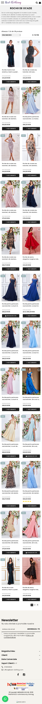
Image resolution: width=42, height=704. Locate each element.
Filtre (36, 35)
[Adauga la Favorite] (18, 42)
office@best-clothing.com (13, 670)
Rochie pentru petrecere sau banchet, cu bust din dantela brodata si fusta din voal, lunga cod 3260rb (31, 305)
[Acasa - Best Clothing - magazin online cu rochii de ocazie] (13, 3)
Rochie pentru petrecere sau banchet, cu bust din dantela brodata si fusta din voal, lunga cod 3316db (31, 352)
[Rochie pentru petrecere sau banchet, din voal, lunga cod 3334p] (31, 524)
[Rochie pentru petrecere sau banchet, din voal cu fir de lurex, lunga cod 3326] (31, 381)
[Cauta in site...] (37, 3)
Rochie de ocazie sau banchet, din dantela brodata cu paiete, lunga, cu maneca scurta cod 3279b (10, 211)
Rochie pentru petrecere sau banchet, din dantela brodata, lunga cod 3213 (10, 492)
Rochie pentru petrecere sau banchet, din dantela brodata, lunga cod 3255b (31, 492)
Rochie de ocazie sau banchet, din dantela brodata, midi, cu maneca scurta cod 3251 (31, 165)
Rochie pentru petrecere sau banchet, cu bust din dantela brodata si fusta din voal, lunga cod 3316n (10, 352)
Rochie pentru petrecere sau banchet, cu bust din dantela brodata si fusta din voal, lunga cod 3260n (10, 305)
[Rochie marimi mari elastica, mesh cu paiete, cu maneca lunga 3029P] (11, 53)
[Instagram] (24, 675)
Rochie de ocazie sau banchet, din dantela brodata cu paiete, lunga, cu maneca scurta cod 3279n (31, 211)
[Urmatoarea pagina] (37, 605)
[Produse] (3, 3)
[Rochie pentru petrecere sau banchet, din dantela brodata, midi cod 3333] (11, 524)
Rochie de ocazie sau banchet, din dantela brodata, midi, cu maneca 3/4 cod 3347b (10, 258)
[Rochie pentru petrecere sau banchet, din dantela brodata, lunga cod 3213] (11, 474)
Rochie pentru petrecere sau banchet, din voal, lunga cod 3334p (31, 542)
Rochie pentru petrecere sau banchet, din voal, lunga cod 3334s (31, 445)
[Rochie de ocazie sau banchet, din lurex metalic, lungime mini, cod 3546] (31, 53)
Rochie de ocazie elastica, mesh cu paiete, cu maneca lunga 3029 (10, 589)
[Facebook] (18, 675)
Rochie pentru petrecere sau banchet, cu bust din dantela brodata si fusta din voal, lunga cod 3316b (10, 398)
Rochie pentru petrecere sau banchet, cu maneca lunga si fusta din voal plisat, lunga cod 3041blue (31, 118)
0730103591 (8, 667)
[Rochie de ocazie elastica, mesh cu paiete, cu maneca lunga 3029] (11, 571)
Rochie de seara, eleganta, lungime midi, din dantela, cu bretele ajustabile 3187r (30, 258)
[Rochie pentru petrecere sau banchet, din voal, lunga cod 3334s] (31, 428)
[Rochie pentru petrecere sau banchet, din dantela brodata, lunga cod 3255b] (31, 474)
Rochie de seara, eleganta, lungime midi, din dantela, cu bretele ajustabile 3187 (30, 589)
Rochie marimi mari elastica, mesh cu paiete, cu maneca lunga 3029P (10, 71)
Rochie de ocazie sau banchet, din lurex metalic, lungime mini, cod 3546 (30, 71)
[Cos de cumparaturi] (40, 3)
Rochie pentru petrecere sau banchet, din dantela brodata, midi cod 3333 (10, 542)
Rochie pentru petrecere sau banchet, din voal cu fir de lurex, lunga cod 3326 (31, 398)
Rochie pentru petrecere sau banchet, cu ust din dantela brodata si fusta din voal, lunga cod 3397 (10, 445)
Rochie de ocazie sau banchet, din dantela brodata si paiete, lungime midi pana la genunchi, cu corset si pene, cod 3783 (9, 165)
